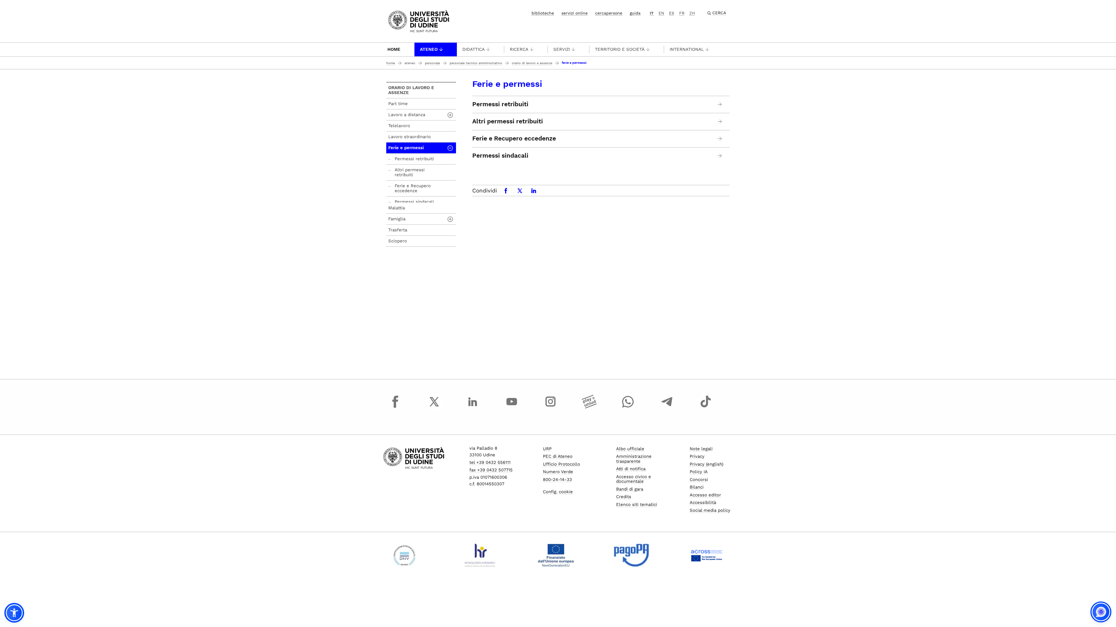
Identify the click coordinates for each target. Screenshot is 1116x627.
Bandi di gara (629, 489)
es (671, 13)
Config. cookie (558, 491)
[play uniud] (589, 407)
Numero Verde (558, 471)
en (661, 13)
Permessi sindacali (500, 155)
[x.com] (434, 407)
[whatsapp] (628, 407)
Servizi (561, 49)
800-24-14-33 (557, 479)
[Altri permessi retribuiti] (720, 121)
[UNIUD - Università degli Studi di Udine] (418, 20)
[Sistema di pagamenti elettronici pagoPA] (631, 555)
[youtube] (512, 407)
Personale (432, 63)
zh (692, 13)
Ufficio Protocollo (561, 464)
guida (635, 13)
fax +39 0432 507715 (491, 470)
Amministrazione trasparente (634, 459)
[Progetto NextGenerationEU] (556, 555)
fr (681, 13)
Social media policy (710, 510)
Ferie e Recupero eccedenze (514, 138)
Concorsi (699, 479)
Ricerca (519, 49)
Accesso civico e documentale (633, 479)
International (687, 49)
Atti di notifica (630, 468)
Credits (623, 496)
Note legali (701, 448)
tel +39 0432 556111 (490, 462)
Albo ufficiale (630, 448)
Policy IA (699, 471)
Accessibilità (703, 502)
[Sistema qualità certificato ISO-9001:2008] (404, 555)
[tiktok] (706, 407)
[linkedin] (473, 407)
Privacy (697, 456)
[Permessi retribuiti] (720, 104)
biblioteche (543, 13)
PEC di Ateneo (558, 456)
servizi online (574, 13)
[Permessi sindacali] (720, 155)
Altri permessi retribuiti (507, 121)
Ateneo (429, 49)
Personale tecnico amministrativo (476, 63)
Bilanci (697, 487)
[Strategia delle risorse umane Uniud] (480, 555)
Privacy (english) (706, 464)
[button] (14, 612)
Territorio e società (620, 49)
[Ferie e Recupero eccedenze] (720, 138)
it (652, 13)
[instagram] (550, 407)
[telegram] (667, 407)
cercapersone (608, 13)
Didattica (473, 49)
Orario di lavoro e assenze (532, 63)
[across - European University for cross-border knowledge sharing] (707, 555)
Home (393, 49)
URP (547, 448)
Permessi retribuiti (500, 104)
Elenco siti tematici (636, 504)
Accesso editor (705, 495)
